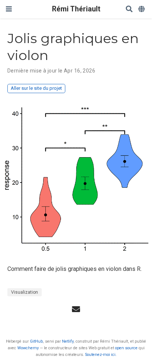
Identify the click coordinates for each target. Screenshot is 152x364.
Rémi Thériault (76, 9)
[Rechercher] (129, 9)
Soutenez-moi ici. (101, 354)
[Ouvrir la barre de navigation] (9, 9)
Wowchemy (28, 348)
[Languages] (142, 9)
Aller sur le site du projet (36, 88)
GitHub (36, 341)
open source (126, 348)
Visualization (24, 292)
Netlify (67, 341)
